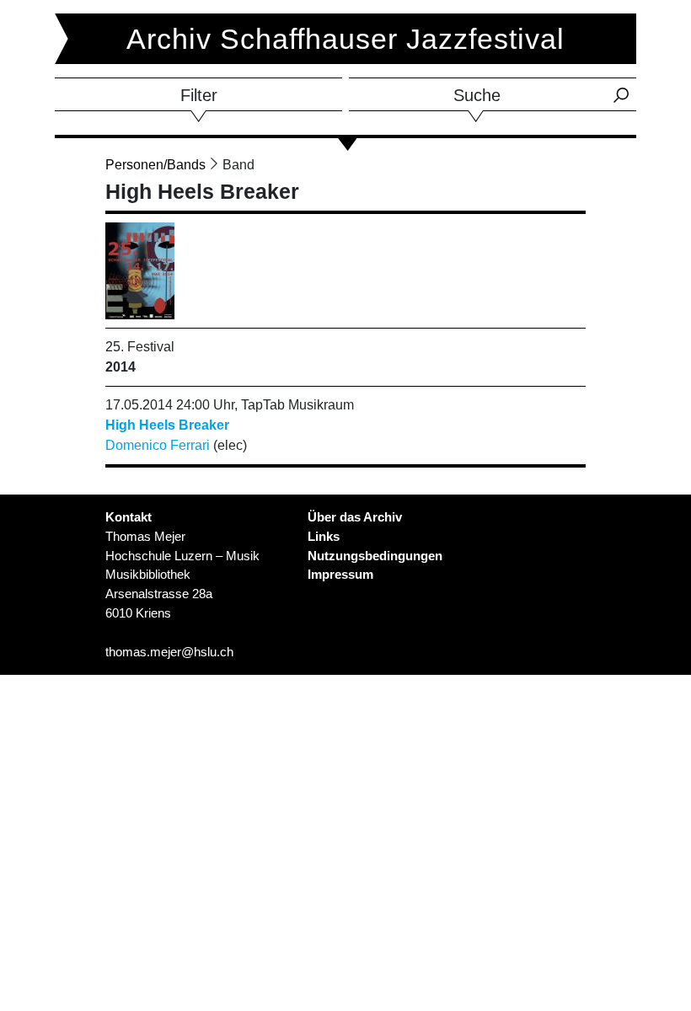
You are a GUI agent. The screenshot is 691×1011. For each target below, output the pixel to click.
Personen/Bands (155, 165)
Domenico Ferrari (157, 445)
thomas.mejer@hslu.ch (169, 652)
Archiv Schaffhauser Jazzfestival (345, 39)
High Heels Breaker (167, 425)
